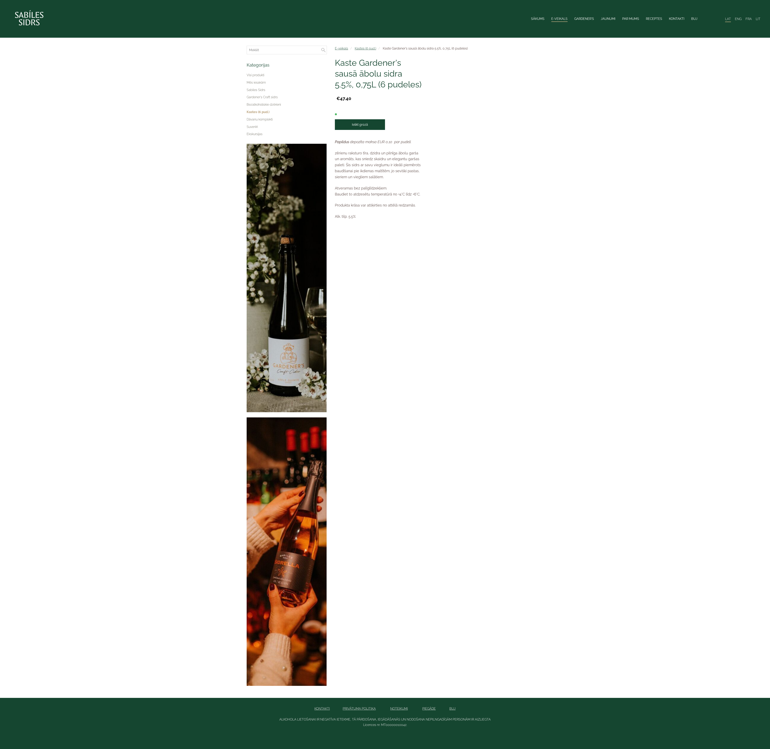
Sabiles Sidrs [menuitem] (256, 90)
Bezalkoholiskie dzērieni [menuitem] (264, 104)
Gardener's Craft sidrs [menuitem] (262, 97)
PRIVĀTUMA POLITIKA (359, 709)
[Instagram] (398, 735)
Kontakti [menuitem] (676, 19)
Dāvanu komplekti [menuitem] (260, 119)
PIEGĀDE (429, 709)
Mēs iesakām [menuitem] (256, 82)
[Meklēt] (709, 18)
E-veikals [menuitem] (559, 19)
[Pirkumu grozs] (718, 18)
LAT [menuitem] (728, 19)
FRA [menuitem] (749, 19)
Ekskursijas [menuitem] (254, 134)
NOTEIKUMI (399, 709)
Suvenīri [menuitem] (252, 127)
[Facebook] (372, 735)
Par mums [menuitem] (630, 19)
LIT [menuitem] (758, 19)
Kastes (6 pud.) (365, 48)
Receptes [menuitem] (654, 19)
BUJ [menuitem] (694, 19)
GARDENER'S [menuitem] (584, 19)
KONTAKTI (322, 709)
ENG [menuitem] (738, 19)
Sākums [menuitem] (537, 19)
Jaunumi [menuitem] (608, 19)
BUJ (452, 709)
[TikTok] (389, 735)
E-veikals (341, 48)
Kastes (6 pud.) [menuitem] (258, 112)
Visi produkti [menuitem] (255, 75)
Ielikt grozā (360, 125)
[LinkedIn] (381, 735)
